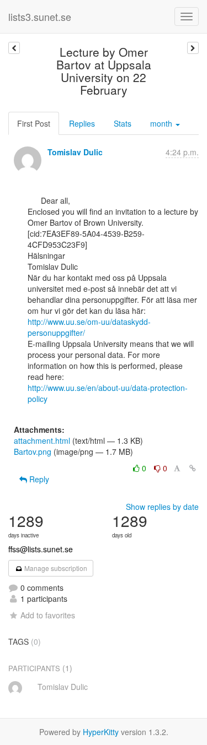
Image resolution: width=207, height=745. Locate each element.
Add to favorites (47, 615)
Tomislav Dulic (75, 151)
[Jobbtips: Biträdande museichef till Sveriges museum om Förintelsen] (193, 48)
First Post (33, 123)
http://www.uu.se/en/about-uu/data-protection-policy (108, 393)
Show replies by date (162, 506)
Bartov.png (32, 451)
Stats (122, 123)
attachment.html (42, 440)
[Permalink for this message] (193, 468)
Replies (82, 123)
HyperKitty (101, 731)
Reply (38, 479)
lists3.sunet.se (39, 16)
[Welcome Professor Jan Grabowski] (14, 48)
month (162, 123)
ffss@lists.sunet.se (40, 548)
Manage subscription (55, 568)
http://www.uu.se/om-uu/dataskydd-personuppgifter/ (89, 327)
